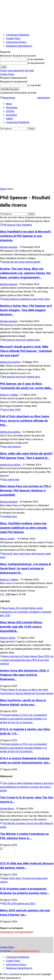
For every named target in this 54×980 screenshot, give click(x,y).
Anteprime (11, 115)
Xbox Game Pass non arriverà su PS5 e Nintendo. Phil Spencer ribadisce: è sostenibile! (25, 491)
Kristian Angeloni (8, 247)
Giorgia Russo (7, 808)
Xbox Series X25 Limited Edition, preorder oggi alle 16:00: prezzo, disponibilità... (21, 627)
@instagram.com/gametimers (16, 932)
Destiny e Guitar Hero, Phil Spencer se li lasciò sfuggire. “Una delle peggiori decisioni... (26, 310)
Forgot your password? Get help (17, 70)
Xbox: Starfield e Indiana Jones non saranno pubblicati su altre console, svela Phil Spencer (23, 528)
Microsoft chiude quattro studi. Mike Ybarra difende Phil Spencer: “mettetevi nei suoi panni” (26, 351)
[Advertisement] (27, 159)
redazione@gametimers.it (25, 951)
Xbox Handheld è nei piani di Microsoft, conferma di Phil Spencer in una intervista (25, 236)
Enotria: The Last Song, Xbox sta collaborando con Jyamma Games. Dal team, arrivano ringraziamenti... (25, 273)
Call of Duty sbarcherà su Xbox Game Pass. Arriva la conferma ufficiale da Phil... (24, 421)
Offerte (10, 111)
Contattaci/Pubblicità (17, 34)
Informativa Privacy (16, 42)
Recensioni (11, 107)
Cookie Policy (13, 38)
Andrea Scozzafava (10, 362)
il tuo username (36, 59)
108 (7, 594)
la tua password (36, 63)
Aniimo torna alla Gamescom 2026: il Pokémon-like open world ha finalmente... (24, 675)
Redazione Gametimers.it (19, 45)
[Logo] (8, 97)
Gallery (9, 118)
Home (3, 188)
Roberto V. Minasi (9, 394)
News (9, 103)
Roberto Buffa (7, 637)
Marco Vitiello (7, 538)
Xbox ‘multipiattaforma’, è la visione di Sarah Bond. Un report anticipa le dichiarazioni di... (25, 568)
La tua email (34, 85)
